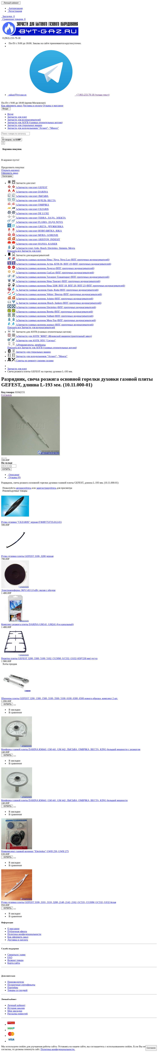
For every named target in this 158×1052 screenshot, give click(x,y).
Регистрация (14, 11)
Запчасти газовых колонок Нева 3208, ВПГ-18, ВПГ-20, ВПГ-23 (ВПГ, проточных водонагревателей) (70, 285)
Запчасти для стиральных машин (24, 125)
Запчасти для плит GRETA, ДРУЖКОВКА (39, 226)
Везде (10, 114)
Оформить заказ (9, 173)
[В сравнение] (5, 458)
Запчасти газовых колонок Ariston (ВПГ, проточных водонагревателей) (54, 298)
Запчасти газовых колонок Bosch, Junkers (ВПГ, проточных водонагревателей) (58, 303)
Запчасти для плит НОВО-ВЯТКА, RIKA (39, 230)
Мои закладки (14, 1011)
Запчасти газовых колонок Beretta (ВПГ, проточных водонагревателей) (54, 311)
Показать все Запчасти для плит (24, 251)
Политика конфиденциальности (24, 934)
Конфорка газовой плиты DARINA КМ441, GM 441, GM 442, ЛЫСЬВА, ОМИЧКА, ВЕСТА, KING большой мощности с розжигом (70, 749)
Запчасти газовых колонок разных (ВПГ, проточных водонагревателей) (55, 324)
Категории (7, 176)
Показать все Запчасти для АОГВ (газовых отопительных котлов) (42, 347)
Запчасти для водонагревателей (24, 119)
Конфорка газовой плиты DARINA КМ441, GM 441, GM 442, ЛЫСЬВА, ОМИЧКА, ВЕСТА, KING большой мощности (64, 800)
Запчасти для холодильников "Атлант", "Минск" (33, 128)
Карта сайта (13, 963)
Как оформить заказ (17, 937)
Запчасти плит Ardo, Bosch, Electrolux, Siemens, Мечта (45, 248)
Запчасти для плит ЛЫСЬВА (32, 196)
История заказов (16, 1008)
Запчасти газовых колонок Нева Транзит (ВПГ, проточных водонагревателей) (58, 281)
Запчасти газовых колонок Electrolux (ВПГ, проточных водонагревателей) (56, 307)
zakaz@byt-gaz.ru (16, 94)
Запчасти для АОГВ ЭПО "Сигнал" (36, 340)
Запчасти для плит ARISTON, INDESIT (38, 239)
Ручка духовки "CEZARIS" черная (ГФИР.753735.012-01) (31, 522)
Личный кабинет (16, 1005)
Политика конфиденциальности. (58, 1049)
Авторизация (15, 8)
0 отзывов (6, 395)
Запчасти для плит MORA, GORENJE (37, 235)
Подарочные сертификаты (21, 984)
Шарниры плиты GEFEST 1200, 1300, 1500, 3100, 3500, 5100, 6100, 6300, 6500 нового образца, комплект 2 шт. (59, 698)
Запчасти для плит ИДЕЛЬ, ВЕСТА (36, 200)
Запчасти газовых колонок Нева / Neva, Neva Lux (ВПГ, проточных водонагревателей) (62, 259)
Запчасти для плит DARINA (32, 191)
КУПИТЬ (6, 469)
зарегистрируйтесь (46, 488)
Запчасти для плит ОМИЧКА (32, 204)
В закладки (13, 709)
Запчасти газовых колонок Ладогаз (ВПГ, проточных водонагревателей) (55, 268)
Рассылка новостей (17, 1013)
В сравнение (14, 712)
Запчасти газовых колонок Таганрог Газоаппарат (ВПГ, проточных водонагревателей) (62, 277)
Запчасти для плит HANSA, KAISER (36, 243)
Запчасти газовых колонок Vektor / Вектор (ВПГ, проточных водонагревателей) (59, 294)
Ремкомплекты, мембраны (31, 344)
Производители (15, 982)
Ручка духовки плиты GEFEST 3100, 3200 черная (27, 556)
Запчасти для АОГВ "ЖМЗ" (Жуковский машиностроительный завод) (54, 336)
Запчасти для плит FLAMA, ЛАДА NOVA (39, 222)
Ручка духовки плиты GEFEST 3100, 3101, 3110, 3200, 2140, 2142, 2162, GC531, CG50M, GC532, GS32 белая (58, 902)
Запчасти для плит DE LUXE (32, 213)
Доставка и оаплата (17, 939)
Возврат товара (15, 960)
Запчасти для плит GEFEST (31, 187)
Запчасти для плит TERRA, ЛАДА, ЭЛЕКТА (41, 217)
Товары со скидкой (17, 990)
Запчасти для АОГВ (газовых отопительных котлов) (34, 122)
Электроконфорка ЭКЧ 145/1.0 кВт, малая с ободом (28, 590)
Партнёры (12, 987)
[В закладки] (2, 458)
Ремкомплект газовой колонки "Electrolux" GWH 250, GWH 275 (35, 851)
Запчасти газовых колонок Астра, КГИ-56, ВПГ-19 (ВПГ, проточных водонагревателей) (63, 264)
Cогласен (151, 1048)
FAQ (9, 957)
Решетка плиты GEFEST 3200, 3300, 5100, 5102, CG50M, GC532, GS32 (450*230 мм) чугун (49, 658)
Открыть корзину (10, 170)
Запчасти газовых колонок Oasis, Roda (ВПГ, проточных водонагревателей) (57, 290)
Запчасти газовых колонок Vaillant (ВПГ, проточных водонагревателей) (54, 316)
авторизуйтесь (23, 488)
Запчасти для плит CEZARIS (32, 209)
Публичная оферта (17, 931)
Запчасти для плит (17, 117)
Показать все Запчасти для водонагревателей (31, 327)
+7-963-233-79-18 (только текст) (92, 94)
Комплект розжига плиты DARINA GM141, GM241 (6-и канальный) (37, 624)
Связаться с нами (16, 954)
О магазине (13, 928)
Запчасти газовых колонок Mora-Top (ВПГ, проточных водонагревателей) (56, 320)
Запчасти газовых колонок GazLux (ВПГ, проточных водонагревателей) (55, 272)
